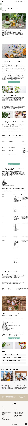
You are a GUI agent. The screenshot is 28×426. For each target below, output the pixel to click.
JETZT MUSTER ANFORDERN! (20, 21)
